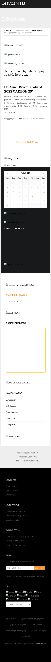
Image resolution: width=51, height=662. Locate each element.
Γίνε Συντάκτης (12, 490)
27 (31, 200)
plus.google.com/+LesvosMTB (27, 461)
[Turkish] (33, 599)
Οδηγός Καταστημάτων (16, 515)
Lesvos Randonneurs (15, 545)
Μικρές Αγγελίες (13, 520)
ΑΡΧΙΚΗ (7, 31)
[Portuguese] (32, 596)
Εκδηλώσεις (37, 31)
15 (43, 192)
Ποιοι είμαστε (11, 486)
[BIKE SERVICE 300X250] (18, 383)
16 (7, 196)
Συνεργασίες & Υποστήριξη (15, 631)
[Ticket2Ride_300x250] (15, 213)
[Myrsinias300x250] (13, 264)
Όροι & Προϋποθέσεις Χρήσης (32, 619)
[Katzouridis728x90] (13, 45)
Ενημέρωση (11, 400)
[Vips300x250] (13, 437)
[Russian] (11, 599)
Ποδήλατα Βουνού (36, 119)
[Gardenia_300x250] (14, 222)
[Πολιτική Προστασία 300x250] (20, 285)
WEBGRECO (40, 644)
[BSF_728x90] (11, 166)
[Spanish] (22, 599)
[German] (11, 596)
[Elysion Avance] (12, 54)
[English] (28, 592)
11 (19, 192)
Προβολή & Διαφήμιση (15, 511)
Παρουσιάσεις (12, 412)
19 (25, 196)
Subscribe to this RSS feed (27, 142)
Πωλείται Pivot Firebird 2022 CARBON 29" (23, 89)
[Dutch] (19, 592)
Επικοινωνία (11, 495)
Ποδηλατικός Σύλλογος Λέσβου (19, 536)
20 (31, 196)
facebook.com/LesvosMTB (27, 453)
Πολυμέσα (10, 424)
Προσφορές (11, 418)
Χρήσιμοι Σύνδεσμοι (38, 631)
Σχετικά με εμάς (10, 619)
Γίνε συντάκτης (36, 625)
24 (13, 200)
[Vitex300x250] (13, 313)
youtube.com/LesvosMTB (27, 457)
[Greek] (10, 592)
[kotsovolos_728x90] (14, 63)
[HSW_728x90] (11, 158)
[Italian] (21, 596)
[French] (38, 592)
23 (7, 200)
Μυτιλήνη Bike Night (15, 540)
